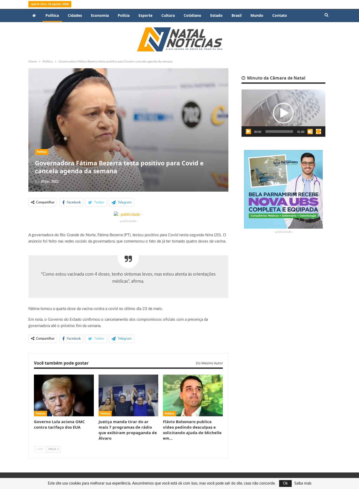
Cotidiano (192, 15)
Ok (285, 483)
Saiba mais (302, 483)
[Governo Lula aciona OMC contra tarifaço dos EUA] (64, 395)
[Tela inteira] (318, 131)
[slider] (279, 131)
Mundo (256, 15)
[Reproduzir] (248, 131)
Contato (279, 15)
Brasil (237, 15)
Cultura (168, 15)
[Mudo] (310, 131)
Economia (100, 15)
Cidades (75, 15)
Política (52, 15)
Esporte (145, 15)
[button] (283, 113)
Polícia (124, 15)
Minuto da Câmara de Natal (275, 78)
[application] (283, 113)
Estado (216, 15)
